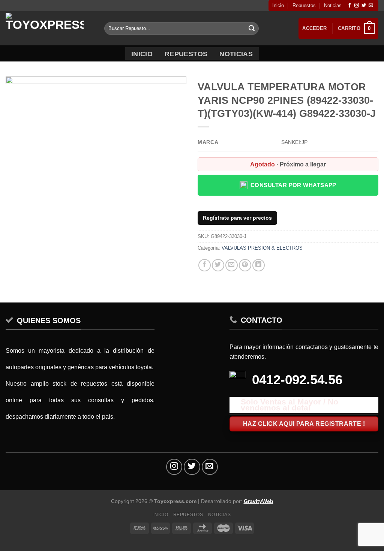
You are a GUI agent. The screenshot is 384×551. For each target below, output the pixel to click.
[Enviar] (251, 28)
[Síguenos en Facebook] (349, 5)
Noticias (333, 5)
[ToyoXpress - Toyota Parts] (49, 28)
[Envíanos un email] (371, 5)
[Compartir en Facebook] (204, 265)
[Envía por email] (231, 265)
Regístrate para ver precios (237, 218)
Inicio (278, 5)
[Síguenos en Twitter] (364, 5)
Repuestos (304, 5)
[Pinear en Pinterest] (245, 265)
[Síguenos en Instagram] (356, 5)
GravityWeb (258, 501)
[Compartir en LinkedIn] (258, 265)
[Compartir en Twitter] (218, 265)
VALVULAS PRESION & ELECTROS (262, 248)
